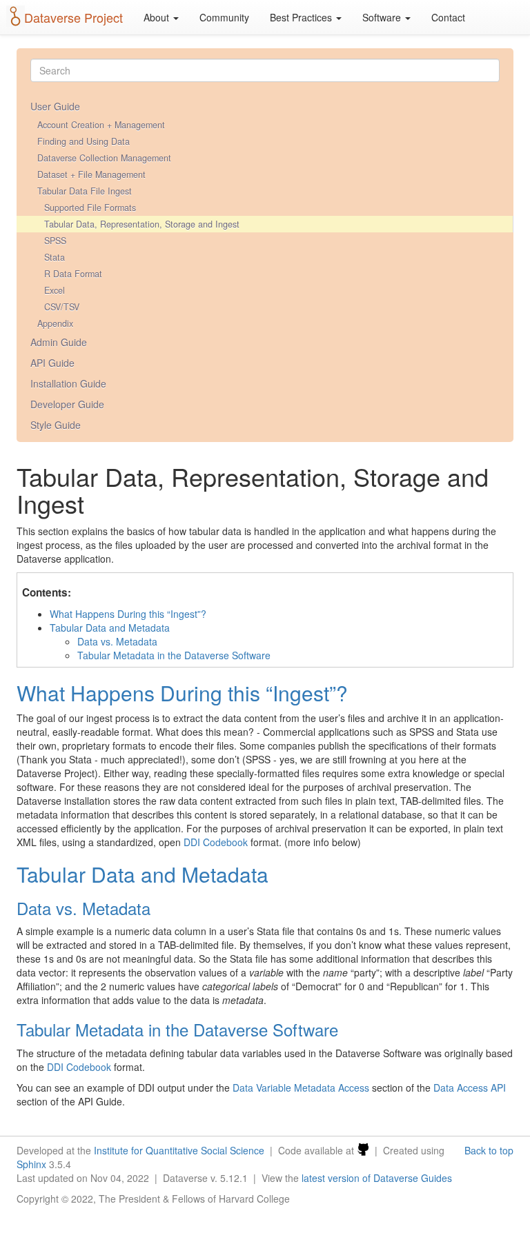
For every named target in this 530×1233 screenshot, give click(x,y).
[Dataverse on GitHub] (363, 1150)
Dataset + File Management (91, 174)
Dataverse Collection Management (104, 158)
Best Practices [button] (302, 17)
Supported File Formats (90, 207)
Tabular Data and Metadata (110, 627)
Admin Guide (58, 342)
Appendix (55, 323)
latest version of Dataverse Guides (377, 1178)
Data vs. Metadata (117, 641)
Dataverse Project (73, 17)
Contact (448, 17)
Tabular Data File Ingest (84, 191)
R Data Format (73, 274)
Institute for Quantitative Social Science (179, 1150)
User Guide (55, 106)
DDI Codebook (216, 842)
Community (224, 17)
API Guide (52, 363)
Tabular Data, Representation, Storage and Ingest (141, 224)
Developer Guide (67, 404)
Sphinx (31, 1164)
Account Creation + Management (101, 125)
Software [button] (383, 17)
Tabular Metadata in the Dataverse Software (174, 655)
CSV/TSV (61, 307)
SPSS (55, 240)
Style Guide (55, 425)
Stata (54, 257)
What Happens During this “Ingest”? (128, 614)
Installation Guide (68, 383)
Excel (54, 290)
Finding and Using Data (83, 141)
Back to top (488, 1150)
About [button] (158, 17)
